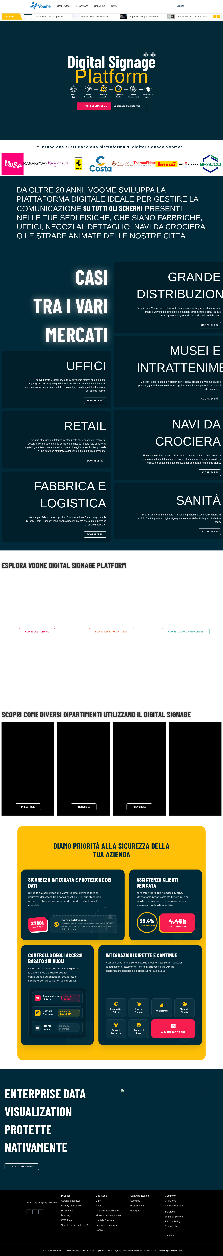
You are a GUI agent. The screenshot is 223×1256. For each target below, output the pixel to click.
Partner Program (174, 1205)
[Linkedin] (29, 1211)
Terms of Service (174, 1216)
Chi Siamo (170, 1200)
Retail (99, 1205)
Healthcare (67, 1210)
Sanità (99, 1230)
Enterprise (135, 1210)
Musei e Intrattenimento (108, 1215)
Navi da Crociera (105, 1220)
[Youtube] (34, 1211)
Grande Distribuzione (107, 1210)
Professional (137, 1205)
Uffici (98, 1200)
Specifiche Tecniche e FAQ (75, 1225)
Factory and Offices (71, 1205)
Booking (65, 1215)
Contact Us (171, 1226)
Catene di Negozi (70, 1200)
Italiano (170, 1235)
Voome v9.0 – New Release (47, 16)
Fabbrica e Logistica (107, 1225)
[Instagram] (40, 1211)
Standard (135, 1200)
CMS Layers (67, 1220)
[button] (3, 163)
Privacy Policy (172, 1221)
